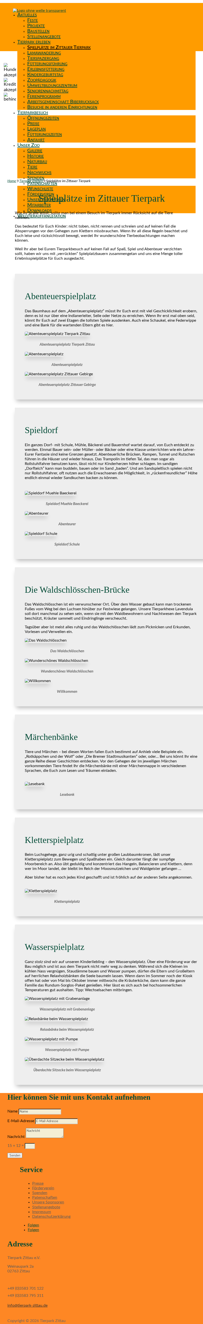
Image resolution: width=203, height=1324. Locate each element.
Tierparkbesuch (32, 112)
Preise (33, 123)
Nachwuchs (39, 172)
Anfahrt (36, 139)
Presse (38, 1183)
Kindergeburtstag (45, 74)
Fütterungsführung (47, 63)
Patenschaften (44, 1197)
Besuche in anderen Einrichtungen (62, 107)
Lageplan (36, 128)
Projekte (36, 25)
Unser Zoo (28, 145)
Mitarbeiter (39, 205)
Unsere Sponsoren (48, 1202)
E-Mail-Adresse (20, 1121)
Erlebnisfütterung (45, 69)
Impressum (41, 1212)
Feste (32, 20)
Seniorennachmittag (47, 90)
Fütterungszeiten (44, 134)
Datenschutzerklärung (51, 1217)
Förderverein (43, 1188)
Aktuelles (27, 14)
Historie (35, 156)
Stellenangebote (44, 36)
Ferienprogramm (44, 96)
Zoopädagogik (41, 80)
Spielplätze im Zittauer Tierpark (59, 47)
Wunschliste (40, 188)
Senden (14, 1155)
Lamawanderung (44, 52)
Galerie (34, 150)
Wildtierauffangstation (41, 215)
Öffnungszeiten (43, 118)
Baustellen (38, 31)
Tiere (32, 167)
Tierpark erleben (34, 42)
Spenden (35, 177)
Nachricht (16, 1137)
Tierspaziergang (43, 58)
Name (12, 1111)
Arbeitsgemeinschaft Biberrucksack (63, 101)
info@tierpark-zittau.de (27, 1305)
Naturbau (37, 161)
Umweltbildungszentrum (52, 85)
